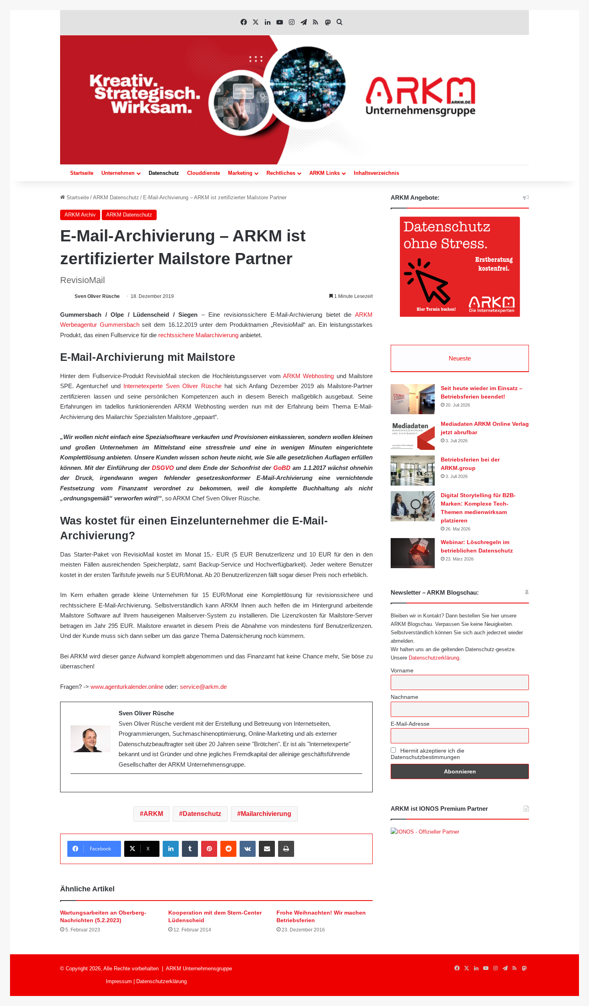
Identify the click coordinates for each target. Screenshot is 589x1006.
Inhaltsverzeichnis (376, 173)
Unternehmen (118, 173)
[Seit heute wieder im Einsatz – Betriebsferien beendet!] (413, 399)
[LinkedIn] (171, 849)
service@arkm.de (203, 686)
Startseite (81, 173)
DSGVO (163, 467)
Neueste (460, 358)
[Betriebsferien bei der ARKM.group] (413, 470)
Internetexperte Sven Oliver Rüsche (172, 386)
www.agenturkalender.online (127, 686)
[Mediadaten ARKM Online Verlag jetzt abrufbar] (413, 435)
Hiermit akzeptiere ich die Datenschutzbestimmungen (427, 753)
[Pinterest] (209, 849)
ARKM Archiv (80, 215)
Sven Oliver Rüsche (97, 296)
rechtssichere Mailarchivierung (198, 335)
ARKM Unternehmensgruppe (199, 969)
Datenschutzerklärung (434, 658)
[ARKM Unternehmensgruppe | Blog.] (294, 99)
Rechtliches (280, 173)
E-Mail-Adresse (410, 724)
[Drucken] (286, 849)
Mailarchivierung (266, 813)
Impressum (119, 981)
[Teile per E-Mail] (267, 849)
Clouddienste (203, 173)
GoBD (281, 467)
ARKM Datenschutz (116, 197)
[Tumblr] (190, 849)
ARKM (153, 813)
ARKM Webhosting (308, 375)
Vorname (402, 670)
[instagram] (75, 787)
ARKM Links (324, 173)
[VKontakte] (248, 849)
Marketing (240, 173)
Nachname (404, 697)
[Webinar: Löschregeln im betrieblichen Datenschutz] (413, 553)
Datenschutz (164, 173)
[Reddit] (228, 849)
